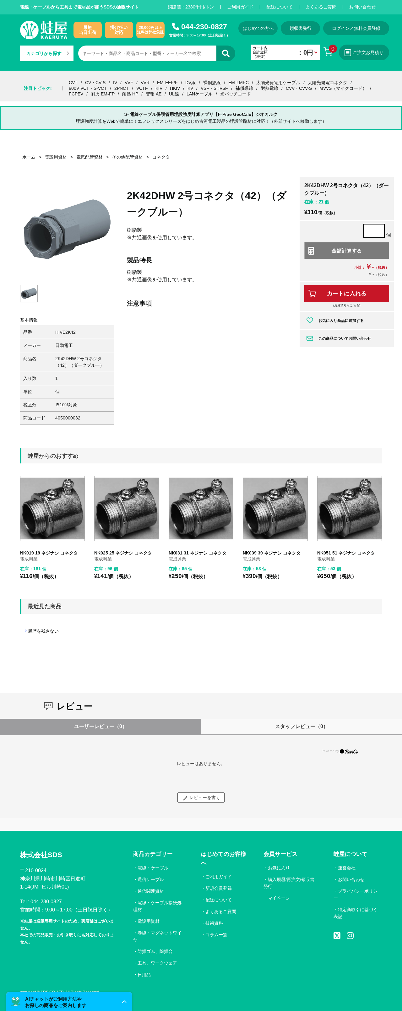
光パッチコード (235, 93)
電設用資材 (149, 921)
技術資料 (214, 923)
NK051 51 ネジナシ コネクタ (346, 552)
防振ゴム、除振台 (155, 951)
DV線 (190, 82)
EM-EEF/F (167, 82)
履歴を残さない (43, 631)
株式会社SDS (41, 855)
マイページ (279, 897)
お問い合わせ (362, 6)
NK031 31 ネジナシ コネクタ (197, 552)
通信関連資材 (151, 891)
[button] (69, 1001)
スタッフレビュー (301, 726)
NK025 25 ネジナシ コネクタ (123, 552)
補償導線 (244, 88)
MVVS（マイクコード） (343, 88)
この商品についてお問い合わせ (344, 338)
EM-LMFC (238, 82)
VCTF (142, 88)
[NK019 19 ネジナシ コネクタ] (52, 508)
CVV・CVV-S (299, 88)
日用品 (144, 974)
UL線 (174, 93)
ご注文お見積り (368, 52)
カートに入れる (347, 293)
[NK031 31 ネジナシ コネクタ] (201, 508)
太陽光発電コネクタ (327, 82)
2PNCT (121, 88)
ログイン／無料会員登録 (356, 28)
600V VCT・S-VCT (88, 88)
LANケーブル (200, 93)
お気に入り (279, 867)
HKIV (175, 88)
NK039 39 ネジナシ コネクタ (272, 552)
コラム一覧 (216, 934)
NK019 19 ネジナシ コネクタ (49, 552)
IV (115, 82)
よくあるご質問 (321, 6)
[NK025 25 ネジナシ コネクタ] (127, 508)
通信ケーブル (151, 879)
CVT (73, 82)
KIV (158, 88)
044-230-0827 (204, 27)
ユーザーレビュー (100, 726)
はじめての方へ (258, 28)
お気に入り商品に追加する (341, 320)
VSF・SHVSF (214, 88)
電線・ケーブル (153, 867)
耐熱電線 (269, 88)
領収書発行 (301, 28)
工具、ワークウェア (157, 962)
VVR (145, 82)
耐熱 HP (130, 93)
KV (190, 88)
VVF (129, 82)
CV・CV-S (95, 82)
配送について (279, 6)
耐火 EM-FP (103, 93)
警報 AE (153, 93)
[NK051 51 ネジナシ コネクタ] (350, 508)
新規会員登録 (218, 888)
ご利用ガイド (240, 6)
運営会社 (347, 867)
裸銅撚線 (212, 82)
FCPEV (76, 93)
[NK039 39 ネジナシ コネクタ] (275, 508)
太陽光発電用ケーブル (278, 82)
